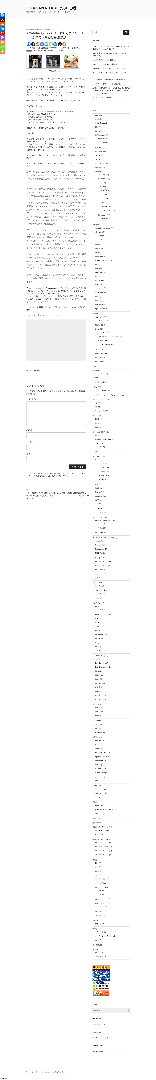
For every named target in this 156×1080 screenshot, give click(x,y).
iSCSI (97, 488)
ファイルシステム (101, 512)
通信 (94, 860)
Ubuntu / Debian (104, 344)
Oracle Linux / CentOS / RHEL (109, 336)
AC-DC (97, 952)
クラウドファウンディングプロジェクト (107, 395)
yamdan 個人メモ (99, 1024)
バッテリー (99, 957)
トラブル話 (33, 370)
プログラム (96, 603)
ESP (96, 618)
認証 (96, 451)
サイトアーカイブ (99, 399)
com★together (98, 1051)
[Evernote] (51, 44)
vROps (97, 834)
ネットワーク (100, 887)
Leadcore (98, 272)
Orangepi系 (99, 545)
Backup (98, 460)
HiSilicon (98, 264)
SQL (96, 647)
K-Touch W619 (103, 179)
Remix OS (101, 320)
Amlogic (98, 248)
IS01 (97, 127)
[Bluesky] (55, 44)
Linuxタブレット (101, 565)
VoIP (97, 875)
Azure (97, 744)
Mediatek (98, 280)
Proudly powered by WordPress (55, 1072)
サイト (29, 454)
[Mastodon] (42, 44)
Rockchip (98, 304)
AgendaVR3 (99, 403)
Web (94, 370)
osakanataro (45, 29)
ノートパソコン (98, 574)
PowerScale (99, 496)
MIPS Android (100, 135)
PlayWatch (99, 683)
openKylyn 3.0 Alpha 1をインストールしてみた (109, 68)
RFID (97, 871)
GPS (97, 867)
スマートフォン (98, 517)
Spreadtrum (102, 215)
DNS (97, 435)
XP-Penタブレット (102, 855)
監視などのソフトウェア (101, 827)
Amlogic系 (99, 541)
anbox (97, 119)
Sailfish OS (102, 340)
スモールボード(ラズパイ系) (103, 538)
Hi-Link (97, 675)
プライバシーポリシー (34, 1072)
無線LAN (98, 915)
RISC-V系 (98, 553)
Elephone (104, 194)
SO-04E (98, 155)
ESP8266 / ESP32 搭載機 (104, 809)
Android (95, 116)
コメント (31, 399)
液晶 (96, 813)
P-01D (97, 147)
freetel (103, 218)
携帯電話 (98, 903)
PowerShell (99, 634)
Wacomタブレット (102, 851)
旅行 (96, 940)
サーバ (95, 416)
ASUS (97, 707)
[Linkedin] (2, 28)
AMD (97, 244)
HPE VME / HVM (101, 752)
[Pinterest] (2, 33)
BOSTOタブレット (102, 843)
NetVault (101, 479)
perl (96, 630)
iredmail (101, 447)
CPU (94, 225)
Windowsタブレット (102, 569)
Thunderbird (105, 206)
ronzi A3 (101, 142)
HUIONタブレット (101, 847)
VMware (98, 781)
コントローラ (100, 793)
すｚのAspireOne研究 (100, 1038)
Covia (100, 524)
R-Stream (98, 151)
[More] (64, 44)
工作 (94, 802)
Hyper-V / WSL (100, 757)
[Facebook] (29, 44)
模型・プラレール (101, 924)
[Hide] (1, 56)
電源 (94, 949)
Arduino (98, 805)
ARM (97, 252)
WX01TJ (101, 907)
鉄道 (94, 920)
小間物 (95, 786)
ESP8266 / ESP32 (101, 260)
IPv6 (99, 890)
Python (97, 638)
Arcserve (101, 463)
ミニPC (98, 598)
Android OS (99, 317)
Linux (97, 329)
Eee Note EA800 (101, 667)
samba (97, 508)
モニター (96, 720)
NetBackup (102, 475)
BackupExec (102, 467)
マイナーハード (98, 656)
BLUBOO (104, 190)
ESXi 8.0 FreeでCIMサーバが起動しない (107, 84)
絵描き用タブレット (100, 839)
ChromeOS (102, 332)
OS (94, 313)
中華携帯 (98, 171)
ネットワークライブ (102, 899)
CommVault (102, 471)
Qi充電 (97, 687)
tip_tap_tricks (100, 411)
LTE (96, 728)
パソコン (96, 583)
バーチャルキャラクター (104, 936)
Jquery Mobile (100, 374)
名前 (29, 430)
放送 (96, 911)
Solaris (97, 349)
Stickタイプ (99, 159)
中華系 (100, 528)
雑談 (38, 370)
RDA (96, 297)
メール (30, 442)
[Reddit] (38, 44)
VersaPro (98, 586)
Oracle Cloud (100, 773)
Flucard (98, 671)
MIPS (97, 284)
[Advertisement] (56, 340)
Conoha (98, 748)
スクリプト (99, 651)
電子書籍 (96, 945)
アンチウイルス (100, 390)
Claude (100, 610)
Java (97, 626)
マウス (97, 797)
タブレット (96, 558)
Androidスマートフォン (103, 520)
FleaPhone (105, 198)
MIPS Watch (102, 138)
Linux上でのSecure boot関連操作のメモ (107, 64)
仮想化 (95, 737)
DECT (97, 863)
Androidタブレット (102, 561)
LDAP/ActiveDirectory (103, 439)
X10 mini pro (99, 163)
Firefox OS (99, 325)
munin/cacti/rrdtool (102, 830)
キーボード (99, 789)
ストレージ (96, 456)
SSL (96, 378)
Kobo (97, 679)
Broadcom (101, 175)
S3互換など (99, 500)
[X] (33, 44)
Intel (96, 268)
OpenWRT (99, 732)
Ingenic (100, 288)
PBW (94, 366)
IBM (96, 427)
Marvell (100, 183)
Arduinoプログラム (102, 614)
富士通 (97, 578)
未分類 (95, 818)
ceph (100, 503)
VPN (99, 894)
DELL (97, 419)
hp (96, 423)
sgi (96, 407)
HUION (100, 593)
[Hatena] (46, 44)
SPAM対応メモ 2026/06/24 (102, 97)
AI (96, 606)
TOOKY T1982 (106, 210)
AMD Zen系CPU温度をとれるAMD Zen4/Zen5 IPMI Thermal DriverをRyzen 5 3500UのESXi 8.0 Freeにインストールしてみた (111, 90)
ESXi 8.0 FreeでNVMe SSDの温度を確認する (109, 79)
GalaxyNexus (100, 123)
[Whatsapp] (2, 47)
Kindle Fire (99, 131)
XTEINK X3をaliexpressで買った (104, 60)
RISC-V (98, 300)
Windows (98, 357)
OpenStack (99, 769)
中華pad (98, 167)
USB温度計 (99, 695)
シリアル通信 (100, 883)
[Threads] (60, 44)
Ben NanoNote (100, 663)
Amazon (98, 740)
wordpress (99, 382)
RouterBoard (99, 691)
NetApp (98, 492)
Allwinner (98, 232)
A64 (99, 235)
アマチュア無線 (100, 879)
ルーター (96, 725)
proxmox (98, 777)
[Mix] (2, 42)
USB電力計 (99, 699)
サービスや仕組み (99, 432)
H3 (99, 239)
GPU (97, 622)
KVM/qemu (99, 761)
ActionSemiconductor (103, 228)
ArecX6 (97, 659)
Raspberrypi (99, 549)
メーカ (95, 704)
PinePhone (99, 533)
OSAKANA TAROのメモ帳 (51, 8)
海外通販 (96, 823)
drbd (97, 484)
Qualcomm (99, 292)
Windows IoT (100, 361)
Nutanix (98, 765)
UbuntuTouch (100, 353)
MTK (99, 187)
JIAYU (103, 202)
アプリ (95, 387)
